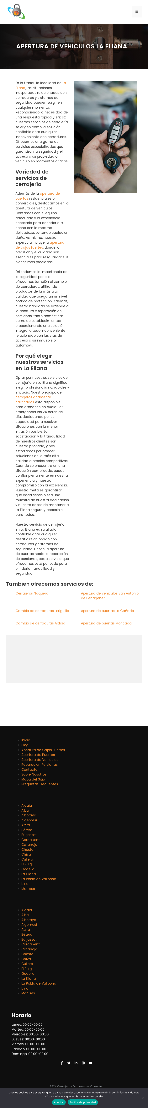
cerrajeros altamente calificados (33, 399)
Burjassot (29, 835)
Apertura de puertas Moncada (107, 623)
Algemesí (29, 820)
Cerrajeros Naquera (32, 593)
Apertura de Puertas (38, 754)
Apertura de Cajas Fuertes (43, 750)
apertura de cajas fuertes (39, 245)
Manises (28, 888)
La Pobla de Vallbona (38, 879)
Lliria (25, 883)
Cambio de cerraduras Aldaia (41, 623)
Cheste (27, 849)
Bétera (26, 830)
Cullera (27, 859)
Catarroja (29, 844)
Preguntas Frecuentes (39, 784)
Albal (25, 810)
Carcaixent (30, 840)
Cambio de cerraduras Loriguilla (43, 611)
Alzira (25, 825)
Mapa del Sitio (33, 779)
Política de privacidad (83, 1102)
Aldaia (26, 805)
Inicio (25, 740)
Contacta (29, 769)
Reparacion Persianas (39, 764)
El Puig (26, 864)
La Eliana (28, 874)
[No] (143, 1098)
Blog (25, 745)
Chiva (26, 854)
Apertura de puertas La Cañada (108, 611)
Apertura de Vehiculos (39, 759)
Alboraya (28, 815)
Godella (27, 869)
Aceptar (59, 1102)
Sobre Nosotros (33, 774)
